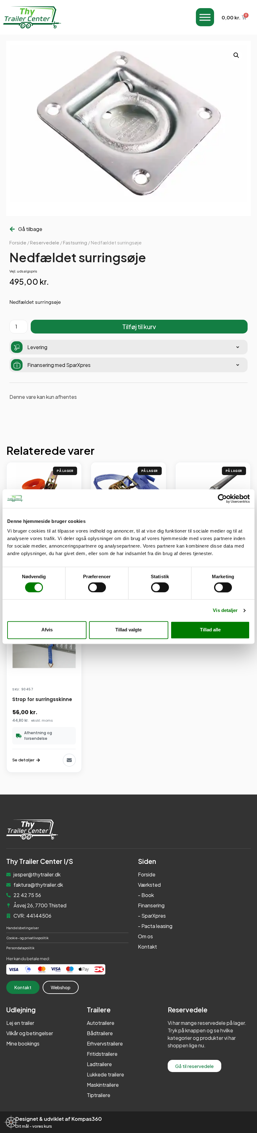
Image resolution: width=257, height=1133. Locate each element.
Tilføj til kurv (139, 326)
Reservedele (44, 242)
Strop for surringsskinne (42, 699)
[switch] (97, 587)
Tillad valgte (128, 630)
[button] (236, 55)
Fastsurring (75, 242)
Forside (17, 242)
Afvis (47, 630)
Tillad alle (210, 630)
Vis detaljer (225, 610)
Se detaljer (23, 760)
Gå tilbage (30, 229)
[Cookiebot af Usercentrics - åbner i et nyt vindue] (222, 498)
